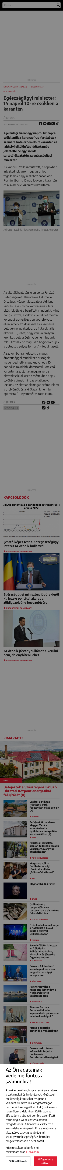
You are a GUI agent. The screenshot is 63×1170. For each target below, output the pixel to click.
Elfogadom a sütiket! (45, 1161)
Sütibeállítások (18, 1161)
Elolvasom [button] (32, 1152)
